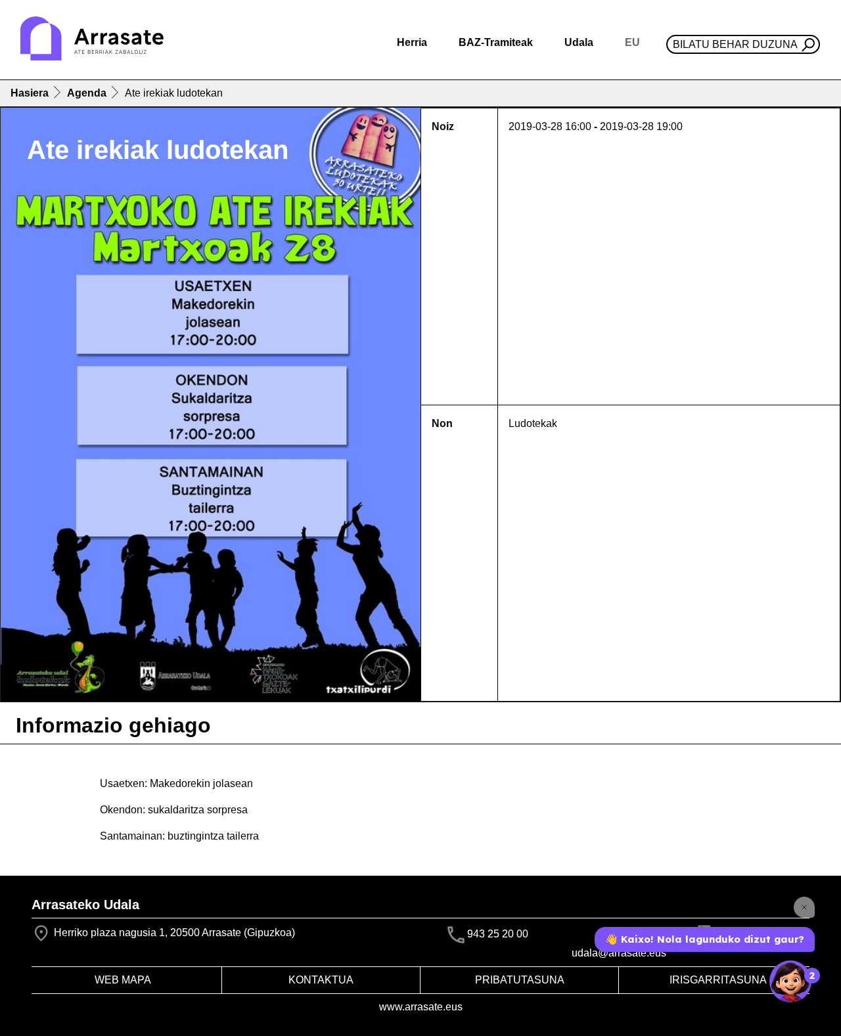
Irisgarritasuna (718, 979)
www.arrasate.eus (421, 1006)
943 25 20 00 (497, 933)
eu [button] (632, 42)
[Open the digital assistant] (790, 981)
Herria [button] (412, 42)
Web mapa (123, 979)
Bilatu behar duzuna (735, 44)
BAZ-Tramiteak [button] (496, 42)
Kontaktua (320, 979)
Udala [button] (578, 42)
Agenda (86, 93)
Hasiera (30, 93)
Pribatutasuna (519, 979)
